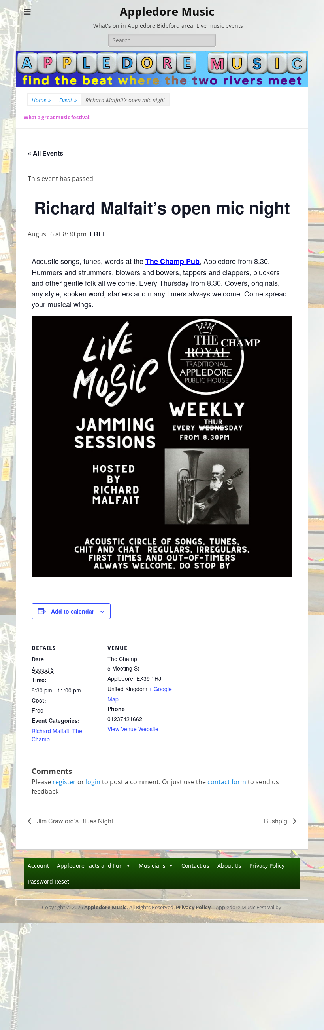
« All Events (45, 153)
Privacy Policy (266, 865)
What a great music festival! (57, 117)
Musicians (152, 865)
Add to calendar (72, 611)
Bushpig (276, 820)
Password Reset (48, 881)
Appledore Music (167, 12)
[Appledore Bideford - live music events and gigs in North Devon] (162, 85)
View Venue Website (132, 729)
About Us (229, 865)
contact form (226, 781)
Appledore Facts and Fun (90, 865)
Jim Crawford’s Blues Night (74, 820)
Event (68, 100)
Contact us (195, 865)
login (93, 781)
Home (41, 100)
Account (38, 865)
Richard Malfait (50, 731)
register (64, 781)
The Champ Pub (172, 261)
